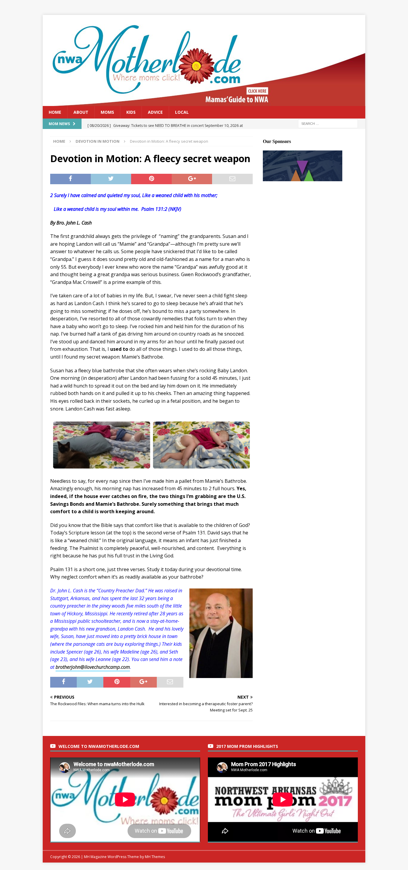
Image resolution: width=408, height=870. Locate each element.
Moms (107, 112)
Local (182, 112)
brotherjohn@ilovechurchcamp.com (93, 667)
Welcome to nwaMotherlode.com (99, 746)
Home (55, 112)
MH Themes (155, 856)
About (80, 112)
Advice (155, 112)
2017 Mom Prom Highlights (247, 746)
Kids (131, 112)
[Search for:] (328, 123)
